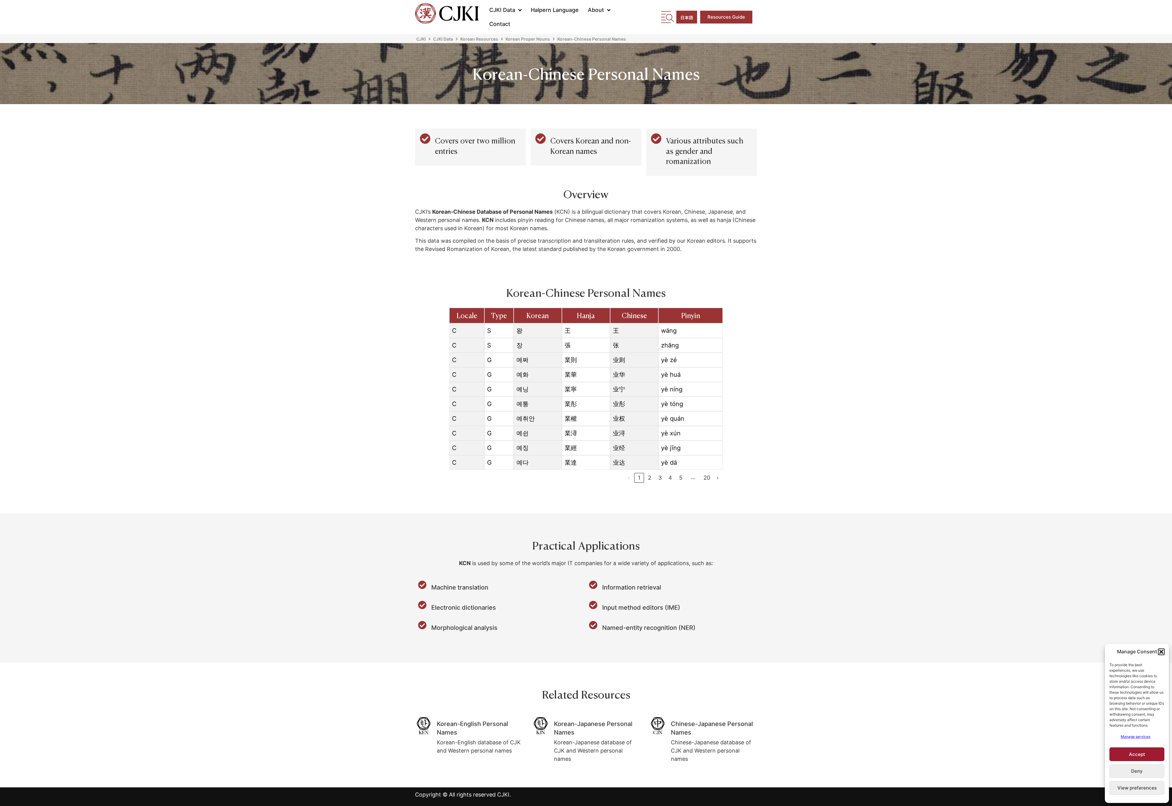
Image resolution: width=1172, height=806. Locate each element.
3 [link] (660, 477)
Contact (499, 24)
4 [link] (670, 477)
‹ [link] (629, 477)
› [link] (717, 477)
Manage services (1135, 736)
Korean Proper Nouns (527, 39)
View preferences (1137, 788)
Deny (1137, 771)
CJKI (421, 39)
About (596, 10)
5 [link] (680, 477)
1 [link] (639, 477)
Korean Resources (479, 39)
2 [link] (649, 477)
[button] (1161, 652)
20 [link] (707, 477)
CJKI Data (502, 10)
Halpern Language (555, 10)
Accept (1137, 754)
